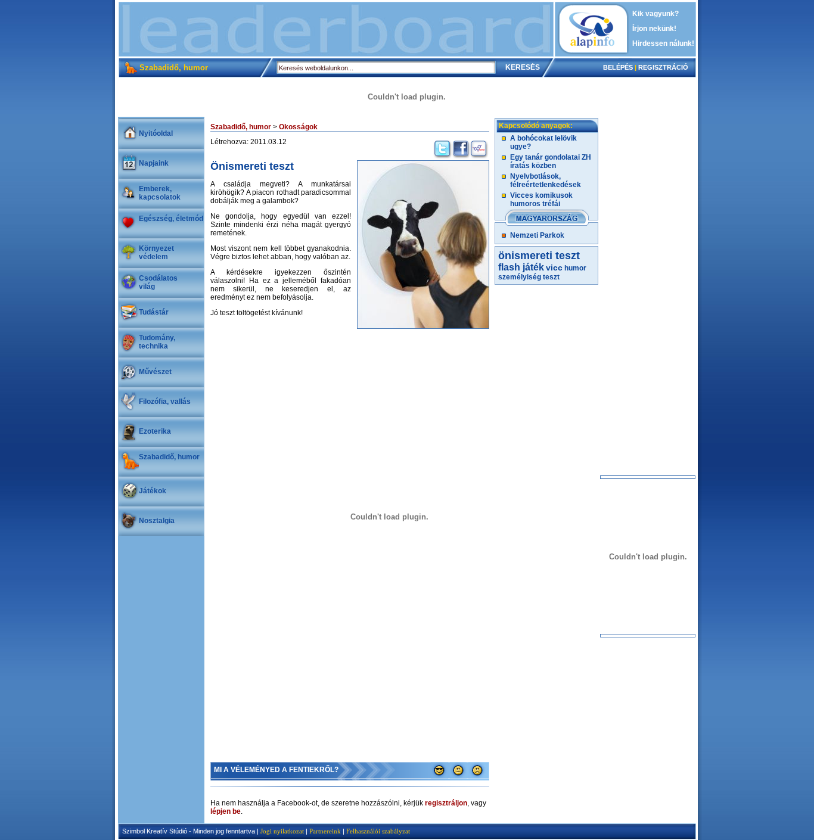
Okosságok (298, 127)
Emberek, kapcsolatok (160, 193)
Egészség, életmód (171, 218)
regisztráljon (446, 803)
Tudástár (154, 312)
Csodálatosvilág (158, 282)
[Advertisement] (336, 29)
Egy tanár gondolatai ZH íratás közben (550, 161)
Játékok (152, 491)
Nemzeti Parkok (537, 235)
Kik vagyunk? (655, 14)
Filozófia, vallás (165, 401)
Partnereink (325, 831)
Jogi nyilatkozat (282, 831)
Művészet (155, 372)
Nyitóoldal (156, 133)
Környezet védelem (156, 252)
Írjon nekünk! (654, 28)
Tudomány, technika (157, 342)
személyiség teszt (529, 277)
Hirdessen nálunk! (663, 43)
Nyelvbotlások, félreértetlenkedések (545, 180)
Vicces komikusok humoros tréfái (541, 199)
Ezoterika (155, 431)
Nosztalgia (157, 521)
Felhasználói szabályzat (378, 831)
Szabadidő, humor (169, 457)
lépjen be (225, 811)
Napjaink (154, 163)
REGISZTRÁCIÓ (663, 67)
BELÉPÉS (618, 67)
